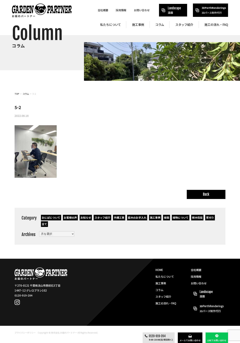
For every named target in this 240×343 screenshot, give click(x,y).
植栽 (166, 217)
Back (206, 194)
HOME (159, 270)
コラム (159, 24)
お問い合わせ (142, 10)
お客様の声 (70, 217)
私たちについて (110, 24)
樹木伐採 (197, 217)
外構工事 (119, 217)
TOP (17, 93)
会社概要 (103, 10)
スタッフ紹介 (184, 24)
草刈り (210, 217)
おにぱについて (51, 217)
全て (44, 224)
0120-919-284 (161, 337)
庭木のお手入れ (137, 217)
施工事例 (138, 24)
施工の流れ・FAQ (216, 24)
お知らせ (85, 217)
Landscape (174, 10)
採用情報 (121, 10)
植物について (181, 217)
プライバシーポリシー (25, 332)
